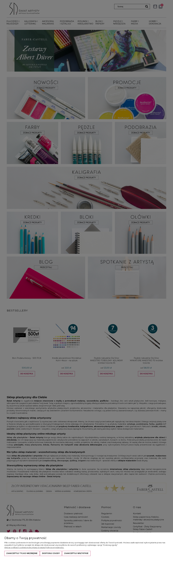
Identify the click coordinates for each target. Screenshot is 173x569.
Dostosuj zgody (51, 553)
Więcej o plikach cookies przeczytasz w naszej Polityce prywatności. (34, 547)
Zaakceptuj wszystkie (76, 553)
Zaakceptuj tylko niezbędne (21, 553)
